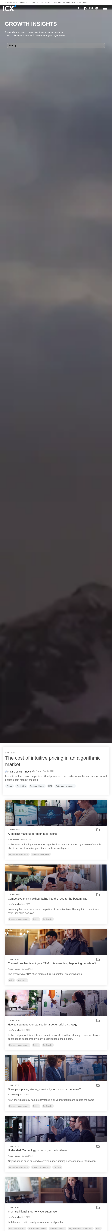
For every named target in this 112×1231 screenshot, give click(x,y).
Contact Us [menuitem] (34, 2)
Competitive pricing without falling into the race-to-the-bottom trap (47, 898)
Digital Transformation (18, 854)
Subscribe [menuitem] (57, 2)
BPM (98, 1228)
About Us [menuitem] (23, 2)
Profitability (21, 786)
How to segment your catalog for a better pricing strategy (42, 1024)
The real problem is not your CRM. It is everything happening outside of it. (53, 963)
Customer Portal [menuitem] (11, 2)
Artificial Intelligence (40, 854)
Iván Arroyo (13, 904)
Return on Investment (65, 786)
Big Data (57, 1167)
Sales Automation (57, 1228)
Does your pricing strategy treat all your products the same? (44, 1089)
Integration (22, 980)
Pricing (9, 786)
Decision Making (37, 786)
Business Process (17, 1228)
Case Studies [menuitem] (82, 2)
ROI (50, 786)
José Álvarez (13, 839)
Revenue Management (19, 919)
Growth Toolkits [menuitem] (69, 2)
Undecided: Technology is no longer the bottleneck (38, 1150)
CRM (11, 980)
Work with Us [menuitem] (45, 2)
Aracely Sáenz (14, 969)
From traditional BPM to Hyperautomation (33, 1211)
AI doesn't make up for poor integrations (32, 833)
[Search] (80, 8)
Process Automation (41, 1167)
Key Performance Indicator (80, 1228)
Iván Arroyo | (37, 771)
